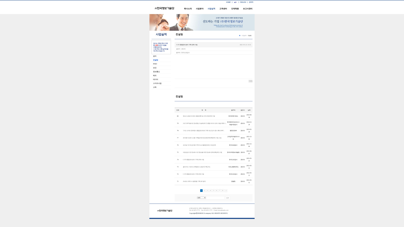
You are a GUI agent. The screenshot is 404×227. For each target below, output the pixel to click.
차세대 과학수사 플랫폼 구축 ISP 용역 (194, 181)
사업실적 (211, 8)
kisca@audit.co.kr (223, 210)
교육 (154, 87)
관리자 (251, 2)
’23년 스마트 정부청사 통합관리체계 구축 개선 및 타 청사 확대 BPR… (204, 130)
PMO (155, 64)
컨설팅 (249, 35)
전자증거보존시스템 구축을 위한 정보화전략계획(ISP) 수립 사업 (202, 138)
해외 (154, 75)
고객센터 (223, 8)
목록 (250, 81)
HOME (228, 2)
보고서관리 (247, 8)
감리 (154, 56)
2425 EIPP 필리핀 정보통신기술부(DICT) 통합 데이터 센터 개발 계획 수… (205, 123)
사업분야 (199, 8)
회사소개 (188, 8)
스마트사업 (157, 83)
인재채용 (235, 8)
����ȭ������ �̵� (239, 35)
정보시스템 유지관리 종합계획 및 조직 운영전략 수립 (199, 116)
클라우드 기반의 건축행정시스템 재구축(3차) (196, 167)
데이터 (155, 79)
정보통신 (156, 72)
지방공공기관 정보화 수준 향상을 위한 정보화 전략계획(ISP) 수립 (202, 152)
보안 (154, 68)
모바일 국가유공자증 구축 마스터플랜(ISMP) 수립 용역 (199, 145)
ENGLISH (243, 2)
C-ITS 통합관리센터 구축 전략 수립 (193, 159)
